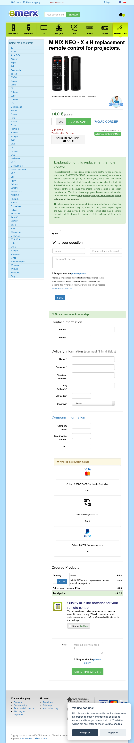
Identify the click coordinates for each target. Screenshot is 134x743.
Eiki (12, 103)
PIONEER (15, 199)
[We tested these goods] (115, 102)
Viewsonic (15, 254)
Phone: (63, 337)
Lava (13, 143)
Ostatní (14, 188)
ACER (14, 51)
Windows (15, 265)
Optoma (14, 184)
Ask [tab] (56, 233)
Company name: (62, 427)
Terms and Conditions (24, 708)
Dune (13, 95)
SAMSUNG (16, 213)
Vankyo (14, 250)
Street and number (62, 377)
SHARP (14, 221)
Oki (12, 176)
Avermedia (16, 70)
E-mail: (63, 329)
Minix (13, 162)
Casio (13, 84)
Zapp (13, 276)
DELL (13, 88)
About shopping (50, 708)
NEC (13, 173)
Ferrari (14, 121)
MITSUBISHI (17, 166)
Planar (14, 202)
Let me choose (113, 723)
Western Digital (18, 261)
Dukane (14, 92)
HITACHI (15, 129)
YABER (14, 269)
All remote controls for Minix (107, 133)
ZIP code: (61, 395)
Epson (14, 114)
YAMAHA (15, 272)
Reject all (113, 732)
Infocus (14, 132)
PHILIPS (15, 195)
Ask (12, 66)
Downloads (48, 702)
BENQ (14, 73)
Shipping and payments (20, 713)
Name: (63, 359)
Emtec (14, 110)
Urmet (13, 247)
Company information (68, 417)
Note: (64, 644)
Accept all (85, 732)
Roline (14, 210)
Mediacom (15, 158)
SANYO (14, 217)
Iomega (14, 136)
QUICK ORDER (107, 121)
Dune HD (15, 99)
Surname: (61, 367)
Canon (14, 81)
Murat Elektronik (18, 169)
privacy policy (78, 273)
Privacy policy (20, 705)
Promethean (16, 206)
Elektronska (16, 106)
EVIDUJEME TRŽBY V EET (33, 738)
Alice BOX (15, 55)
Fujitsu (14, 125)
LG (12, 147)
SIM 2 (13, 224)
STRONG (15, 235)
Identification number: (60, 437)
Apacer (14, 59)
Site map (47, 705)
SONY (14, 228)
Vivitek (14, 257)
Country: (62, 403)
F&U (13, 118)
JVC (13, 140)
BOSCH (14, 77)
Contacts (18, 702)
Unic (13, 243)
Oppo (13, 180)
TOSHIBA (15, 239)
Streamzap (16, 232)
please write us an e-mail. (62, 288)
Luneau (14, 151)
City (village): (62, 387)
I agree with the (70, 273)
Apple (13, 62)
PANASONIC (17, 191)
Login (108, 2)
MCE (13, 154)
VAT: (65, 446)
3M (12, 48)
